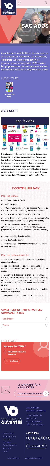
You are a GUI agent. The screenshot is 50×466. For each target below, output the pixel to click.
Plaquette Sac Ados (9, 94)
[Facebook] (28, 438)
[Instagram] (33, 438)
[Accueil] (8, 7)
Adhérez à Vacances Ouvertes (32, 7)
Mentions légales (13, 458)
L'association (8, 433)
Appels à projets (9, 436)
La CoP (6, 451)
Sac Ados (7, 439)
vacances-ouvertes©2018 (33, 458)
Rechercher (46, 3)
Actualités (7, 448)
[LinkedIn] (38, 438)
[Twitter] (43, 438)
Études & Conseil (9, 445)
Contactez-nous (36, 446)
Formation (7, 442)
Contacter (14, 361)
